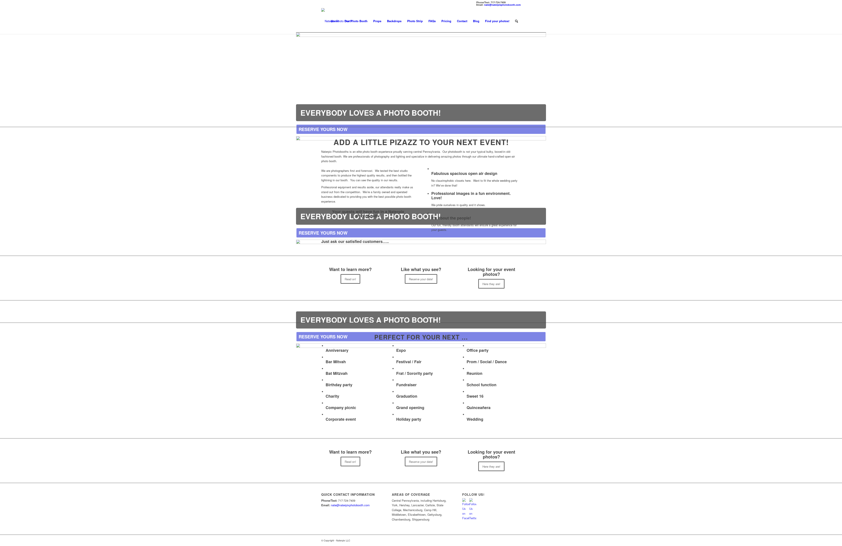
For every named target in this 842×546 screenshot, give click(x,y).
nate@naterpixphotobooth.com (502, 4)
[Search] (516, 21)
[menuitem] (335, 21)
